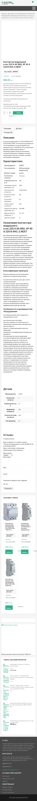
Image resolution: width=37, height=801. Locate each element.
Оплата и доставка (8, 792)
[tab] (7, 128)
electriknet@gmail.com (12, 770)
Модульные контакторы (19, 15)
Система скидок (7, 790)
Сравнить (12, 116)
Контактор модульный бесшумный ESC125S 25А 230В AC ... (10, 582)
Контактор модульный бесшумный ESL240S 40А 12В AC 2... (10, 527)
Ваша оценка (7, 453)
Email (5, 474)
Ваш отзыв (7, 457)
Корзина (4, 781)
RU (2, 2)
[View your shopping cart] (31, 3)
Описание (7, 128)
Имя (5, 467)
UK (4, 2)
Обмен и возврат (7, 787)
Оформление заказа (8, 778)
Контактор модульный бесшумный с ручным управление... (26, 527)
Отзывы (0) (8, 132)
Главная (3, 13)
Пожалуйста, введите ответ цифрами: (15, 480)
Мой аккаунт (6, 776)
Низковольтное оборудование (17, 13)
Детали (18, 128)
